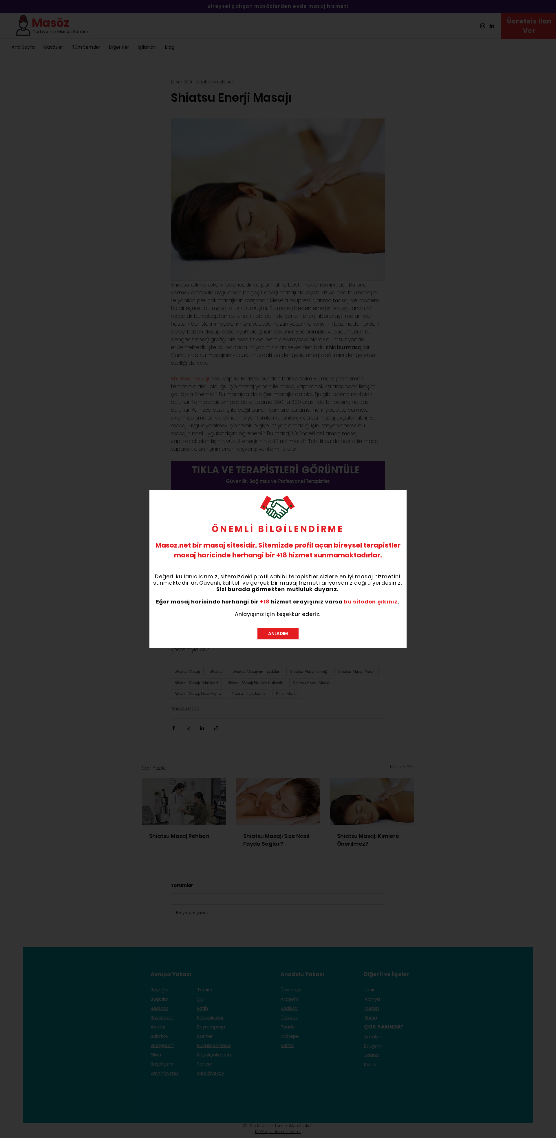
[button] (278, 633)
